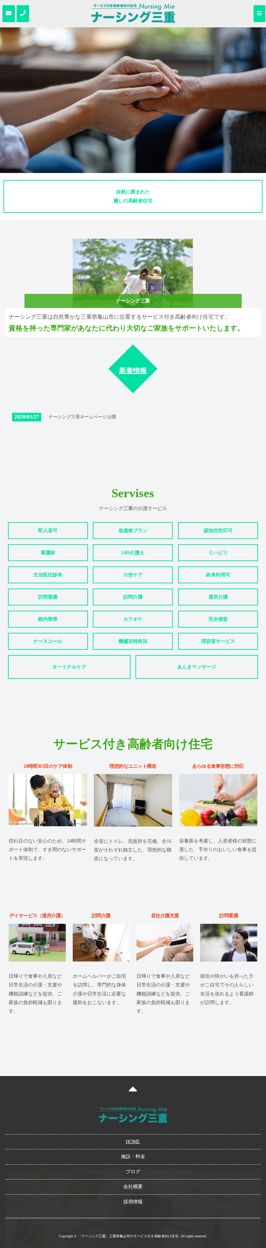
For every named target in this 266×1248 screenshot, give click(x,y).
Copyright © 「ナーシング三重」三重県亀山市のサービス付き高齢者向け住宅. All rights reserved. (133, 1236)
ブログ (133, 1171)
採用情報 (133, 1201)
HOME (133, 1141)
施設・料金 (133, 1156)
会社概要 (133, 1186)
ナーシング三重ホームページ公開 (82, 416)
